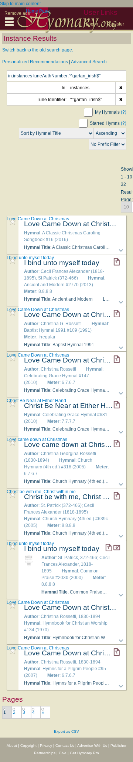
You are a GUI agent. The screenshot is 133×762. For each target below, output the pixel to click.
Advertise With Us (92, 745)
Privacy (46, 745)
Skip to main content (20, 3)
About (12, 745)
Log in (92, 24)
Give (62, 753)
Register (115, 24)
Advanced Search (89, 61)
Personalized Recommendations (35, 61)
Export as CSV (66, 731)
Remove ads (17, 13)
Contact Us (64, 745)
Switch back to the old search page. (37, 50)
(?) (123, 112)
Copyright (28, 745)
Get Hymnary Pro (84, 753)
